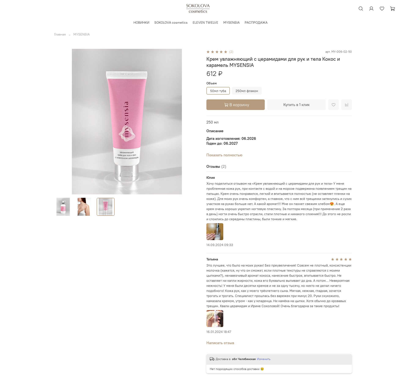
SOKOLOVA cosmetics (171, 22)
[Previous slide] (61, 122)
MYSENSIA (231, 22)
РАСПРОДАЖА (256, 22)
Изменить (263, 359)
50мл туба (218, 91)
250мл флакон (247, 91)
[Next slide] (193, 122)
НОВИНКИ (141, 22)
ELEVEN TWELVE (205, 22)
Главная (60, 34)
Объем (211, 83)
